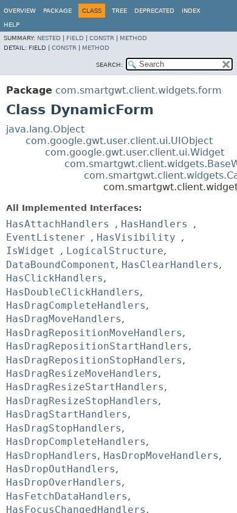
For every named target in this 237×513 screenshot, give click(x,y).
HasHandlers (154, 224)
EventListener (45, 237)
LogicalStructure (114, 250)
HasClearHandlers (170, 264)
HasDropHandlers (51, 455)
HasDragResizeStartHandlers (85, 387)
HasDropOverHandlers (64, 482)
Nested (49, 38)
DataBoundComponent (60, 264)
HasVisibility (136, 237)
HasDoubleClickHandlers (73, 292)
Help (11, 24)
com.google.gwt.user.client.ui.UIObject (119, 140)
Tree (119, 10)
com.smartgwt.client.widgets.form (138, 90)
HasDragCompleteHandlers (76, 305)
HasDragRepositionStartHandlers (97, 346)
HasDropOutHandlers (60, 469)
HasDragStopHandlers (64, 428)
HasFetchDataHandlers (67, 496)
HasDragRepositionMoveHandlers (94, 333)
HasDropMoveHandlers (161, 455)
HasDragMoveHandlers (64, 319)
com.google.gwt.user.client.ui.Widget (134, 152)
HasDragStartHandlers (67, 414)
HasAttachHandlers (57, 224)
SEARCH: (109, 64)
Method (133, 38)
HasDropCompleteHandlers (76, 441)
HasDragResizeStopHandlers (82, 401)
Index (191, 10)
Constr (101, 38)
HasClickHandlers (54, 278)
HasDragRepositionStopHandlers (94, 360)
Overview (20, 10)
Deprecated (154, 10)
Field (75, 38)
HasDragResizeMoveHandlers (82, 373)
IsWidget (30, 250)
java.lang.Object (45, 129)
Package (57, 10)
